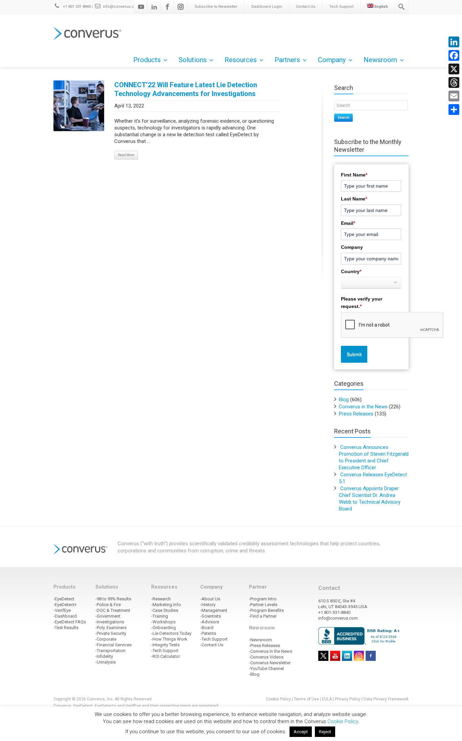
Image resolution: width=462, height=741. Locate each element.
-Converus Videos (266, 657)
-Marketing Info (166, 604)
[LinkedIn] (454, 42)
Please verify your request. (361, 302)
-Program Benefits (266, 610)
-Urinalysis (105, 662)
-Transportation (110, 650)
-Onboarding (163, 627)
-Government (107, 616)
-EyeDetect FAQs (69, 621)
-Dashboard (65, 616)
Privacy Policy (348, 699)
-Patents (208, 633)
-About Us (210, 598)
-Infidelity (104, 656)
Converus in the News (363, 407)
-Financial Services (113, 644)
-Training (159, 616)
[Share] (454, 109)
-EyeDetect (63, 598)
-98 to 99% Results (113, 598)
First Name (354, 174)
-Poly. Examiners (110, 627)
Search (343, 117)
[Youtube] (141, 7)
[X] (454, 69)
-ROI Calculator (165, 656)
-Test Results (65, 627)
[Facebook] (167, 7)
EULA (327, 699)
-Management (213, 610)
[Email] (454, 96)
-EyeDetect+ (65, 604)
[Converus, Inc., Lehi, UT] (360, 635)
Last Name (354, 198)
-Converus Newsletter (270, 662)
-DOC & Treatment (112, 610)
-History (207, 604)
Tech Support (341, 6)
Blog (344, 400)
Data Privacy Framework (386, 699)
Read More (126, 155)
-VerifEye (62, 610)
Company (352, 247)
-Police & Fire (108, 604)
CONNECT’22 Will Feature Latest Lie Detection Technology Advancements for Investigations (185, 89)
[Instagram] (180, 7)
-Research (161, 598)
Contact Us (305, 6)
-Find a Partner (263, 616)
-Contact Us (211, 644)
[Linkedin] (154, 7)
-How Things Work (169, 639)
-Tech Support (165, 650)
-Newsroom (260, 639)
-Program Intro (263, 598)
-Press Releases (264, 645)
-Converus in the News (270, 651)
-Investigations (109, 621)
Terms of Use (306, 699)
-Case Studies (164, 610)
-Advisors (209, 621)
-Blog (254, 674)
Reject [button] (325, 731)
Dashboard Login (266, 6)
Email (348, 223)
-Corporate (105, 639)
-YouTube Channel (266, 668)
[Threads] (454, 82)
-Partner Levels (263, 604)
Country (351, 271)
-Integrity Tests (165, 644)
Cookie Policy (278, 699)
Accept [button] (301, 731)
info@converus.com (121, 6)
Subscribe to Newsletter (215, 6)
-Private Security (110, 633)
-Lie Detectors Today (171, 633)
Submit (354, 354)
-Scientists (210, 616)
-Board (206, 627)
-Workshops (163, 621)
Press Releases (356, 414)
